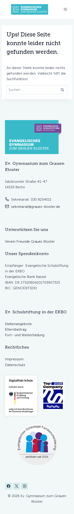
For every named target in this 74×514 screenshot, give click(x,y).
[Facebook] (8, 486)
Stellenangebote (18, 324)
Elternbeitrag (15, 329)
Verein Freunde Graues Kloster (30, 241)
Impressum (14, 359)
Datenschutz (15, 365)
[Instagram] (24, 486)
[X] (16, 486)
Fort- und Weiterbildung (24, 335)
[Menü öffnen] (65, 9)
